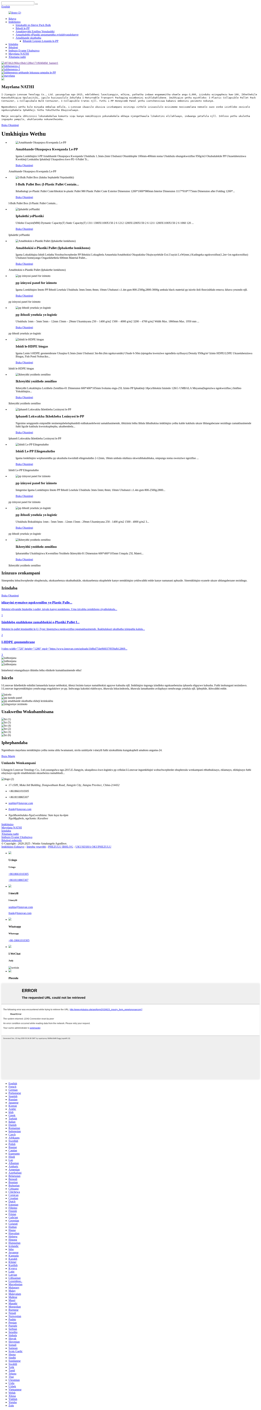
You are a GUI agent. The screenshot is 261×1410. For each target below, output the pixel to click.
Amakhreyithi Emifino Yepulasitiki (35, 31)
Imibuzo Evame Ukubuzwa (24, 50)
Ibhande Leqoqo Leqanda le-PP (40, 41)
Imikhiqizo (15, 21)
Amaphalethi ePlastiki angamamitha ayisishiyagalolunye (47, 34)
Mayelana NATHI (19, 53)
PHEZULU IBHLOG (60, 846)
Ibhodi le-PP (23, 28)
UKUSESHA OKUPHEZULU (93, 846)
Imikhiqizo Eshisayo (12, 846)
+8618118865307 (18, 879)
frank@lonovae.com (20, 913)
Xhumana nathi (17, 56)
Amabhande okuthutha (28, 37)
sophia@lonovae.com (21, 907)
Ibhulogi (13, 47)
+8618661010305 (19, 873)
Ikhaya (12, 18)
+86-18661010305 (19, 940)
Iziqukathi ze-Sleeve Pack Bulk (33, 25)
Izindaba (13, 44)
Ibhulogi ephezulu (11, 840)
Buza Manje (8, 756)
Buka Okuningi (10, 125)
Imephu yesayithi (36, 846)
